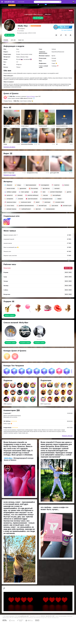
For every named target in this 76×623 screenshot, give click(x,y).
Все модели (4, 5)
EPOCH (43, 616)
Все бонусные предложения (31, 5)
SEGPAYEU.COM (50, 616)
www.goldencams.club (23, 616)
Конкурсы (42, 5)
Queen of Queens (31, 96)
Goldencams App (52, 5)
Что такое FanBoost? (66, 30)
